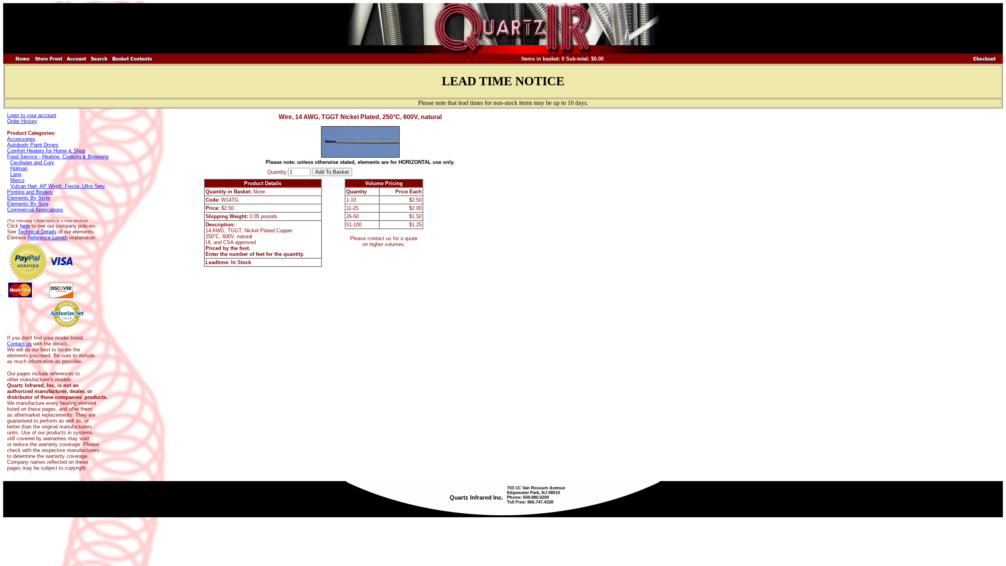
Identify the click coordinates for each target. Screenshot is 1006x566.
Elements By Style (28, 198)
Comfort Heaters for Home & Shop (46, 151)
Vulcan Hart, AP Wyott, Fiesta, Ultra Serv (57, 186)
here (25, 226)
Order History (22, 121)
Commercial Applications (35, 210)
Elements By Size (27, 204)
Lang (15, 174)
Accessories (21, 139)
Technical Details (37, 232)
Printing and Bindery (30, 192)
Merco (17, 180)
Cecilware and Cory (32, 162)
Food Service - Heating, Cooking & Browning (57, 157)
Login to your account (31, 115)
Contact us (19, 344)
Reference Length (48, 238)
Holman (19, 168)
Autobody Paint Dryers (33, 145)
